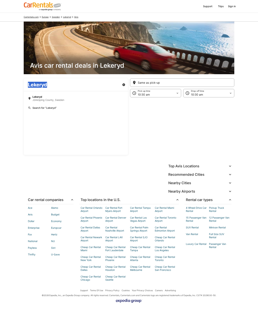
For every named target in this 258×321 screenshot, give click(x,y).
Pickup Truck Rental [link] (216, 209)
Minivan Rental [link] (217, 227)
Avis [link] (76, 17)
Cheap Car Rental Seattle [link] (115, 278)
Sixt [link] (53, 247)
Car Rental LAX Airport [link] (114, 239)
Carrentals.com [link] (31, 17)
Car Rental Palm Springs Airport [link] (139, 229)
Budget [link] (55, 214)
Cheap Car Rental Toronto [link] (165, 258)
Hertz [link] (54, 234)
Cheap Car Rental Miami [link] (91, 249)
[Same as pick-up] (182, 82)
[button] (129, 126)
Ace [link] (30, 207)
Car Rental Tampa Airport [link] (140, 209)
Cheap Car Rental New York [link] (91, 258)
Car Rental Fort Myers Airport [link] (113, 209)
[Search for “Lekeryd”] (76, 108)
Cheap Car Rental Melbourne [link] (140, 268)
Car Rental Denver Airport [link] (115, 219)
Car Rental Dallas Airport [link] (90, 229)
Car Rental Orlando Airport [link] (91, 209)
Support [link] (84, 290)
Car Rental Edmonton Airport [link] (165, 229)
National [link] (32, 241)
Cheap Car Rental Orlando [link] (165, 239)
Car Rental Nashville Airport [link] (114, 229)
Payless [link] (32, 247)
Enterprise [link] (33, 227)
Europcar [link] (56, 227)
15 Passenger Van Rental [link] (196, 219)
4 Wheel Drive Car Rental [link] (196, 209)
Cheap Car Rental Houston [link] (115, 268)
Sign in (232, 6)
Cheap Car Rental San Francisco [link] (165, 268)
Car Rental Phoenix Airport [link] (91, 219)
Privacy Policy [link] (112, 290)
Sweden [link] (56, 17)
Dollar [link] (31, 221)
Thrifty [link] (31, 254)
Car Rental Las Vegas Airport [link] (138, 219)
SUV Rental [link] (192, 227)
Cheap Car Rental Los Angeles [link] (165, 249)
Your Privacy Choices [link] (142, 290)
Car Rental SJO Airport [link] (139, 239)
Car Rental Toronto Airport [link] (165, 219)
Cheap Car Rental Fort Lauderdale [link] (115, 249)
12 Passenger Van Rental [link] (219, 219)
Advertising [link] (170, 290)
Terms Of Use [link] (96, 290)
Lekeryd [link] (67, 17)
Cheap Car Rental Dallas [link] (91, 268)
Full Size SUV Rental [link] (216, 236)
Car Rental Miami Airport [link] (164, 209)
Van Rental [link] (192, 234)
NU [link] (53, 241)
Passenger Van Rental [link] (217, 245)
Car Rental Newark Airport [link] (91, 239)
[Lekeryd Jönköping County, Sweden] (76, 98)
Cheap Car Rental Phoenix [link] (115, 258)
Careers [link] (159, 290)
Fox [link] (30, 234)
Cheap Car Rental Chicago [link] (91, 278)
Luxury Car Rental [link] (196, 243)
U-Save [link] (55, 254)
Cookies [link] (126, 290)
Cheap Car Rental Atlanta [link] (140, 258)
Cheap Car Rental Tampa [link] (140, 249)
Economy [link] (56, 221)
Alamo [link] (54, 207)
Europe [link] (45, 17)
